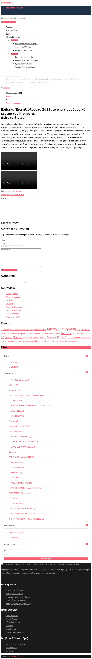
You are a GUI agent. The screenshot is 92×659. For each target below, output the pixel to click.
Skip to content (7, 2)
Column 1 (14, 40)
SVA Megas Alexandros (35, 329)
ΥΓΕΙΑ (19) (13, 498)
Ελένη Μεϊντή (80, 334)
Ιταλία (76, 338)
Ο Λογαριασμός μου (14, 590)
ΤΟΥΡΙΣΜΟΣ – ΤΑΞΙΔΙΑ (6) (20, 493)
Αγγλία (78, 330)
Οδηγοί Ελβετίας (13, 37)
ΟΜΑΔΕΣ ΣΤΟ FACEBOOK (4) (23, 447)
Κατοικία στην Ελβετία (24, 57)
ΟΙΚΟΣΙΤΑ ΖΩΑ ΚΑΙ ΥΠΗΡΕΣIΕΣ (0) (23, 442)
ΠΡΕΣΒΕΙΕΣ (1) (17, 467)
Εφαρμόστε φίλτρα (46, 559)
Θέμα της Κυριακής (14, 307)
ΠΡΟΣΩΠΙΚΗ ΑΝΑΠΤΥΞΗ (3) (20, 483)
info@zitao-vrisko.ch (14, 8)
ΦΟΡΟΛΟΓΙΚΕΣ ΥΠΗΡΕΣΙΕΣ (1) (22, 508)
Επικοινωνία (11, 648)
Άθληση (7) (13, 385)
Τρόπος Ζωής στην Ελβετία (26, 67)
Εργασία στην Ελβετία (23, 64)
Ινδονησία (70, 338)
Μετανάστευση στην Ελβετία (26, 44)
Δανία (73, 334)
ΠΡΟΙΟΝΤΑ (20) (15, 472)
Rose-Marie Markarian (17, 330)
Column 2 (14, 54)
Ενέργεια (24, 338)
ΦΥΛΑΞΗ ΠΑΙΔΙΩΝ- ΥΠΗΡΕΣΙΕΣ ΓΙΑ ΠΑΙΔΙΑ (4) (28, 514)
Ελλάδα (17, 337)
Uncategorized (12, 294)
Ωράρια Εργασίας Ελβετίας (72, 341)
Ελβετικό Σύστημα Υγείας (25, 50)
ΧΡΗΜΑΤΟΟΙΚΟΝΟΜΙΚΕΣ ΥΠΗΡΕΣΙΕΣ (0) (26, 519)
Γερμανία (66, 333)
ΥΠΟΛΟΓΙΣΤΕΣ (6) (16, 503)
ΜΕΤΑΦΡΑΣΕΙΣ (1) (16, 431)
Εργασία (9, 304)
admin (8, 96)
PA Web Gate (16, 656)
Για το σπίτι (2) (15, 400)
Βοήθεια (9, 651)
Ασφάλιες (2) (14, 390)
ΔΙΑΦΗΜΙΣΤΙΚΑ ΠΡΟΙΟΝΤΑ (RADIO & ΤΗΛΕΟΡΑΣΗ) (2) (34, 406)
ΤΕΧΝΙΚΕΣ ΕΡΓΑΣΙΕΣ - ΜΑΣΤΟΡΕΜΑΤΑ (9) (26, 488)
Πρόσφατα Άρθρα (13, 317)
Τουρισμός (54, 341)
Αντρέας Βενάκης (41, 334)
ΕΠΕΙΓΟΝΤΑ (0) (17, 416)
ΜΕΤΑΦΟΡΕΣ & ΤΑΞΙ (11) (19, 426)
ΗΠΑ (44, 338)
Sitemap (9, 626)
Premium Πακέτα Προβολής (18, 597)
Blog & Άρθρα (11, 619)
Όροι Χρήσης (11, 629)
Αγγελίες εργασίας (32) (21, 380)
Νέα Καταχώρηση (8, 22)
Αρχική (9, 27)
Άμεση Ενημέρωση (13, 103)
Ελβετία (20, 195)
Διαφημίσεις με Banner (15, 600)
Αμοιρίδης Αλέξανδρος (29, 334)
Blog (8, 34)
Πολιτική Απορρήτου (15, 632)
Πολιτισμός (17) (16, 462)
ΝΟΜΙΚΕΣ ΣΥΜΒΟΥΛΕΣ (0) (20, 436)
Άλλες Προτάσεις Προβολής (18, 604)
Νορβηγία (25, 341)
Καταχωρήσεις (12, 30)
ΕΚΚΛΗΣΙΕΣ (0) (17, 411)
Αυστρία (51, 333)
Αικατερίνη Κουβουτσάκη (11, 333)
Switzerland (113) (16, 533)
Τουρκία (61, 341)
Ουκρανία (32, 341)
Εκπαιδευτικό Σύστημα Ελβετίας (27, 60)
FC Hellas (5, 330)
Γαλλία (57, 334)
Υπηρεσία (15, 362)
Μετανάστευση (12, 314)
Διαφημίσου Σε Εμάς (14, 594)
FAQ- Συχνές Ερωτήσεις (16, 644)
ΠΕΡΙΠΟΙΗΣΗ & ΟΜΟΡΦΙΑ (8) (21, 457)
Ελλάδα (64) (14, 538)
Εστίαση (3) (14, 421)
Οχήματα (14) (14, 452)
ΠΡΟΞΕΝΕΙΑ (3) (17, 478)
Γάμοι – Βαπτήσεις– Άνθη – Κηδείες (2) (26, 395)
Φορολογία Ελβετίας (23, 47)
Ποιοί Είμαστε (12, 616)
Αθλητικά (85, 329)
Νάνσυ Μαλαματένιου (14, 341)
